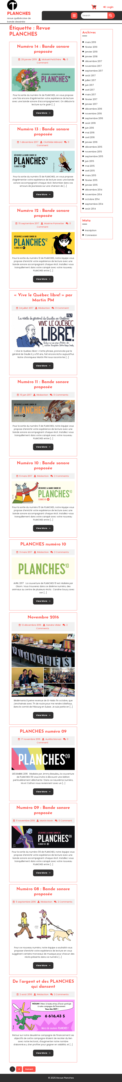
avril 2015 (90, 170)
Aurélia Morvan (53, 739)
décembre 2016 (93, 108)
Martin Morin (46, 820)
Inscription (90, 230)
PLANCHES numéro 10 (43, 544)
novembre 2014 (93, 194)
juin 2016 (89, 127)
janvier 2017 (91, 104)
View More (40, 112)
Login (108, 7)
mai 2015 (90, 165)
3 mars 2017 (25, 552)
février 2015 (91, 180)
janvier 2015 (91, 184)
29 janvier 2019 (29, 59)
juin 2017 (89, 85)
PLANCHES (19, 13)
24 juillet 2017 (26, 308)
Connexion (91, 235)
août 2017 (90, 75)
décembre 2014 (93, 189)
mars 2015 (90, 175)
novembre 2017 (93, 65)
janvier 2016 (91, 142)
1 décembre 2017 (29, 142)
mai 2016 (89, 132)
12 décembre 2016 (31, 624)
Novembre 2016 (43, 617)
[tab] (74, 15)
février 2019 (91, 46)
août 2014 (90, 208)
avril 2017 (90, 89)
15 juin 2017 (26, 394)
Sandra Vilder (53, 624)
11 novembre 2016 (25, 820)
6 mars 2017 (25, 476)
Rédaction (44, 308)
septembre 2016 (94, 118)
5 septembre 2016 (26, 901)
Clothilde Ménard (52, 142)
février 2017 (91, 99)
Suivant (29, 1069)
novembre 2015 (93, 151)
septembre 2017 (94, 70)
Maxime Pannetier (54, 223)
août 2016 (90, 123)
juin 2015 (89, 161)
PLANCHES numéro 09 (43, 732)
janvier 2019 (91, 51)
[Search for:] (94, 15)
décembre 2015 (93, 146)
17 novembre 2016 (30, 739)
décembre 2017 (93, 61)
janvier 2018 (91, 56)
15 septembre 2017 (28, 223)
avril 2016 (90, 137)
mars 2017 (90, 94)
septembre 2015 (94, 156)
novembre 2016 (93, 113)
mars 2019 (90, 42)
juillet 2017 (90, 80)
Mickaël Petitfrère (51, 59)
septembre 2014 (94, 203)
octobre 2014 (92, 199)
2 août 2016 (26, 994)
